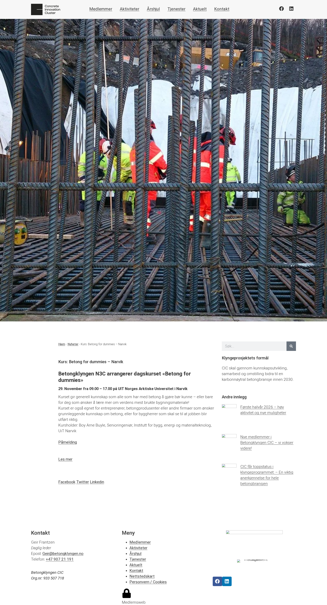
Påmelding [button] (67, 442)
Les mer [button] (65, 459)
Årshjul (153, 9)
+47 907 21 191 (60, 559)
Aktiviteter (129, 9)
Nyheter (73, 344)
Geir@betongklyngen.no (62, 553)
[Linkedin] (291, 8)
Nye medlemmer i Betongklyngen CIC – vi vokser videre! (266, 443)
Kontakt (221, 9)
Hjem (61, 344)
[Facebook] (281, 8)
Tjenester (176, 9)
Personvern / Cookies (148, 582)
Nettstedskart (142, 576)
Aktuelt (200, 9)
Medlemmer (100, 9)
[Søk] (291, 346)
